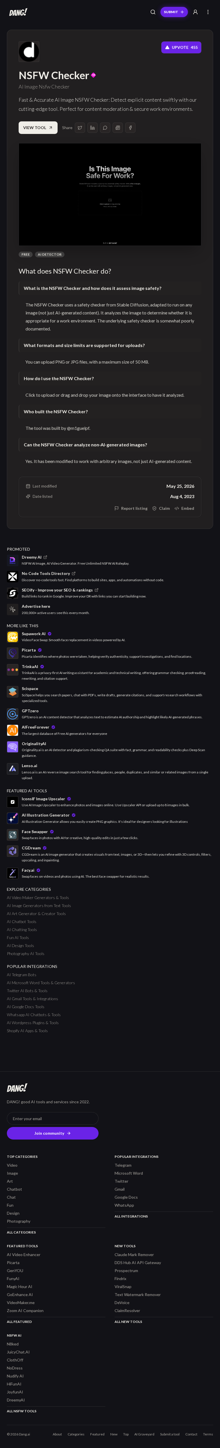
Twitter (121, 1181)
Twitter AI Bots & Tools (27, 990)
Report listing (134, 508)
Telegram (123, 1165)
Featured (97, 1434)
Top (126, 1434)
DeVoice (122, 1302)
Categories (76, 1434)
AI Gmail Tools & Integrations (32, 998)
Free (25, 254)
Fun (10, 1205)
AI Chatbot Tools (21, 921)
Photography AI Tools (25, 953)
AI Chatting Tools (22, 929)
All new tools (128, 1321)
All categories (21, 1232)
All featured (19, 1321)
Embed (187, 508)
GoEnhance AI (20, 1294)
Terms (208, 1434)
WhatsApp (124, 1205)
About (57, 1434)
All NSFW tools (21, 1411)
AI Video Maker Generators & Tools (38, 897)
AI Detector (50, 254)
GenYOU (15, 1270)
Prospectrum (126, 1270)
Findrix (120, 1278)
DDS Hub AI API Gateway (138, 1262)
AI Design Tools (20, 945)
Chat (11, 1197)
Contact (191, 1434)
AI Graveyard (144, 1434)
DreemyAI (16, 1399)
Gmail (120, 1189)
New (113, 1434)
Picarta (13, 1262)
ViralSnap (123, 1286)
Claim (164, 508)
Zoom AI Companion (25, 1310)
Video (12, 1165)
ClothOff (15, 1359)
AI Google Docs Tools (25, 1006)
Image (12, 1173)
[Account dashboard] (195, 12)
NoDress (15, 1367)
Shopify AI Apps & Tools (27, 1030)
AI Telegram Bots (21, 974)
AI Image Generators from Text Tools (39, 905)
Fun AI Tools (18, 937)
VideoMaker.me (21, 1302)
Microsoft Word (129, 1173)
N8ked (13, 1343)
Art (10, 1181)
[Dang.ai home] (17, 12)
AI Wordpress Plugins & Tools (33, 1022)
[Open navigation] (208, 12)
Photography (18, 1221)
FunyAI (13, 1278)
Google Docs (126, 1197)
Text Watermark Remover (138, 1294)
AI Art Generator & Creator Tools (36, 913)
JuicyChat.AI (18, 1351)
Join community (49, 1133)
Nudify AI (15, 1375)
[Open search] (153, 12)
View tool (34, 127)
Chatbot (14, 1189)
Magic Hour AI (19, 1286)
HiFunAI (14, 1383)
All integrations (131, 1216)
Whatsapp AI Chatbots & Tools (34, 1014)
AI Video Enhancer (23, 1254)
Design (13, 1213)
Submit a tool (170, 1434)
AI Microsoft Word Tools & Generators (41, 982)
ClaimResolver (127, 1310)
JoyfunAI (15, 1391)
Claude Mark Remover (134, 1254)
